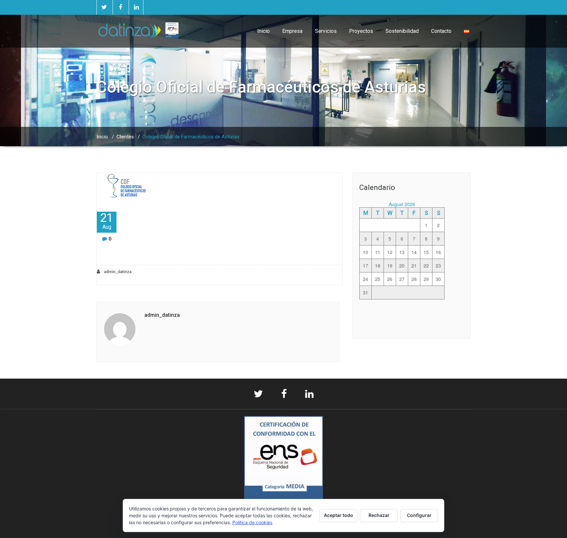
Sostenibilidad (402, 31)
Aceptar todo (338, 515)
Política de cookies (252, 522)
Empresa (292, 31)
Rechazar (378, 515)
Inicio (263, 31)
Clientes (125, 137)
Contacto (441, 31)
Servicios (326, 31)
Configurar (419, 515)
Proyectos (361, 31)
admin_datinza (117, 271)
